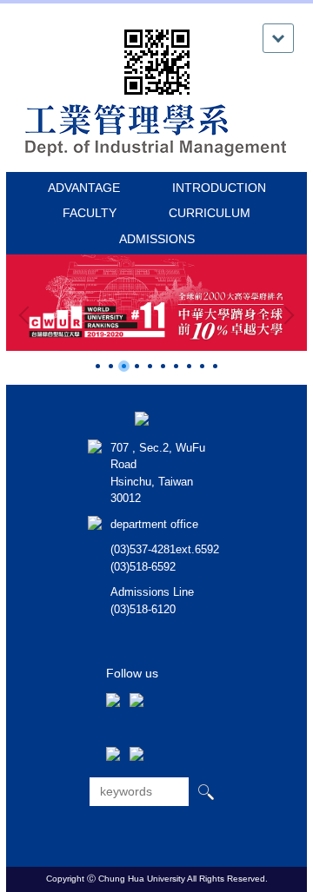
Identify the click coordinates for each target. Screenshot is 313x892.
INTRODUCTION (219, 188)
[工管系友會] (113, 677)
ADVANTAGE (84, 188)
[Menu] (278, 38)
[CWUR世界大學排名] (156, 302)
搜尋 (205, 792)
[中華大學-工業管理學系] (142, 418)
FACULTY (90, 213)
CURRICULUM (209, 213)
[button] (28, 315)
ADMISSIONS (157, 239)
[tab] (97, 366)
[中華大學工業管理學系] (156, 128)
